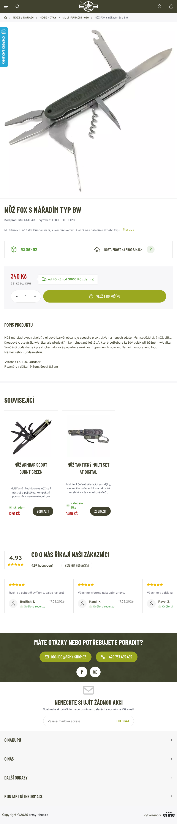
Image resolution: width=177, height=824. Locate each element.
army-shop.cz (38, 814)
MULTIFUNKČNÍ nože (75, 17)
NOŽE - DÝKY (48, 17)
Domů (5, 17)
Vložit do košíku (108, 296)
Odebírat (123, 720)
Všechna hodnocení (77, 565)
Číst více (128, 230)
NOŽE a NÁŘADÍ (23, 17)
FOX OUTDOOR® (63, 219)
